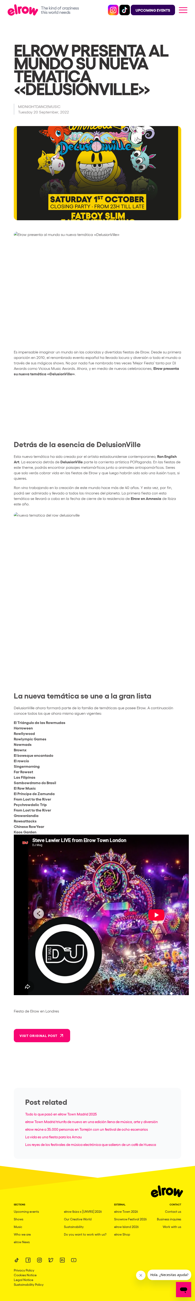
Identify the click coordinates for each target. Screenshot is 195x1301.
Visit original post (38, 1035)
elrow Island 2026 (126, 1226)
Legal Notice (23, 1279)
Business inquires (169, 1219)
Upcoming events (26, 1211)
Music (18, 1226)
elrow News (22, 1242)
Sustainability (74, 1226)
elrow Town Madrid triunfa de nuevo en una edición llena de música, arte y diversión (91, 1122)
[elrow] (24, 10)
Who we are (22, 1234)
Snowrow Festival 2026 (130, 1219)
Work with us (172, 1226)
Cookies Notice (25, 1275)
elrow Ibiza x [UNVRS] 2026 (83, 1211)
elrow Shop (122, 1234)
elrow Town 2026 (126, 1211)
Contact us (173, 1211)
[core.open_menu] (183, 10)
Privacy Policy (24, 1270)
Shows (18, 1219)
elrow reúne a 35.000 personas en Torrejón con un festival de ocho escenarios (86, 1129)
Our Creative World (78, 1219)
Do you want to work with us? (85, 1234)
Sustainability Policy (29, 1284)
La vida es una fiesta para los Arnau (53, 1137)
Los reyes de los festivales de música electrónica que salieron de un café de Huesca (90, 1144)
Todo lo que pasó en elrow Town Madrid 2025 (61, 1114)
